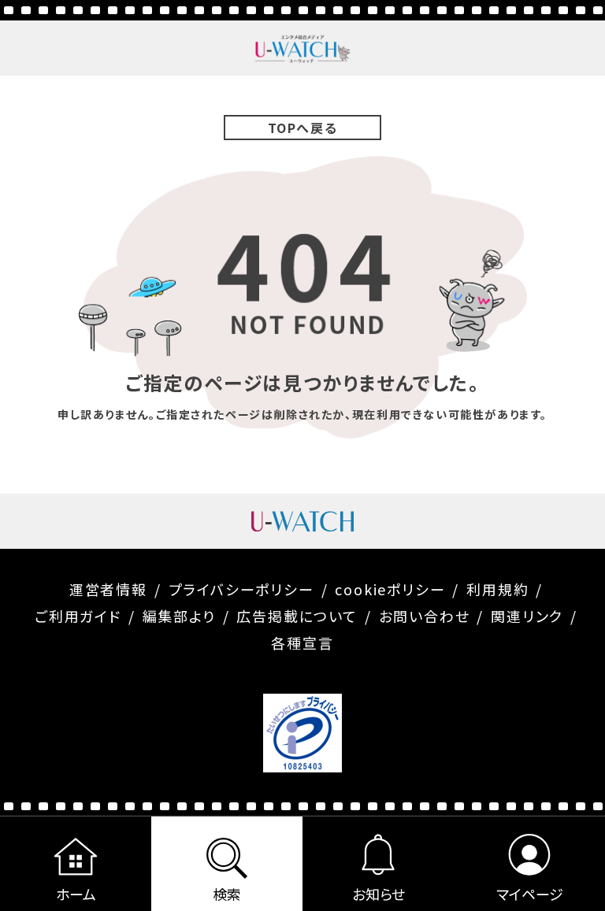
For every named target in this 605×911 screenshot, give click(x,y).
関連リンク (527, 615)
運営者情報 (108, 589)
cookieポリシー (390, 589)
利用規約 (497, 589)
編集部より (179, 615)
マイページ (529, 893)
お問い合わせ (424, 615)
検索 (227, 893)
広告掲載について (296, 615)
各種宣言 (302, 642)
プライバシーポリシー (241, 589)
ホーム (76, 893)
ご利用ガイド (78, 615)
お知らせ (378, 893)
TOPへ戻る (303, 127)
